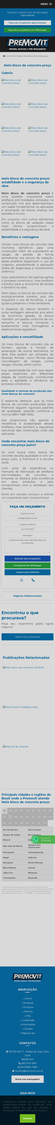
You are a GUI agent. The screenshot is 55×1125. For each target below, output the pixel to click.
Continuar (27, 1118)
